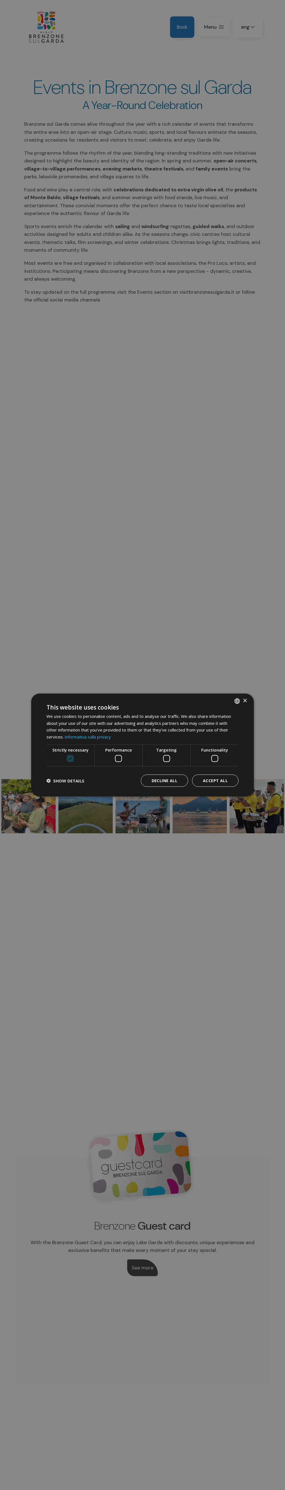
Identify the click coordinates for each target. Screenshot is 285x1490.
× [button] (245, 701)
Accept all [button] (215, 780)
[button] (65, 781)
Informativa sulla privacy (88, 737)
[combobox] (237, 701)
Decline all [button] (164, 780)
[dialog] (142, 745)
